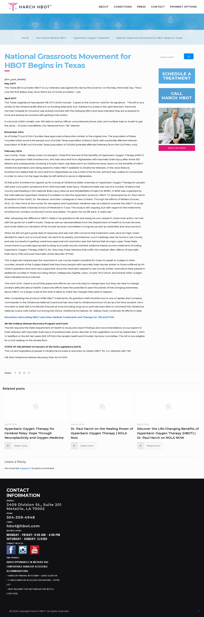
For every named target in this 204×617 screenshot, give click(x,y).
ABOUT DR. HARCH (177, 148)
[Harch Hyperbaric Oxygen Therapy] (29, 6)
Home (25, 37)
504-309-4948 (21, 517)
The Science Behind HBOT (51, 37)
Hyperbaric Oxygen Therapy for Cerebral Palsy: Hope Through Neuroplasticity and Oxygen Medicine (34, 433)
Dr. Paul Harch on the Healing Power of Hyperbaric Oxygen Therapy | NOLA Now (102, 433)
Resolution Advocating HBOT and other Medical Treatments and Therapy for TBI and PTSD (59, 317)
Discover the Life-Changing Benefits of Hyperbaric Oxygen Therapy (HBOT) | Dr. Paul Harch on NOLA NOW (168, 433)
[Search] (189, 56)
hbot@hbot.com (23, 526)
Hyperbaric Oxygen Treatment (91, 37)
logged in (25, 468)
